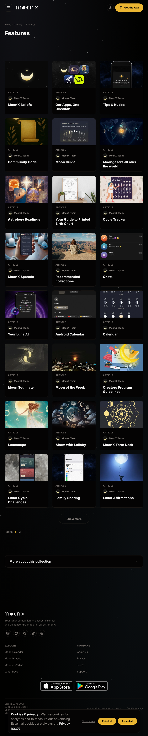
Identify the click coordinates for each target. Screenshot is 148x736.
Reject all (107, 721)
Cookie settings (135, 708)
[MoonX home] (27, 7)
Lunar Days (11, 671)
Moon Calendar (14, 651)
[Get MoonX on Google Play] (91, 686)
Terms (80, 665)
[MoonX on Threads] (42, 633)
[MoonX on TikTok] (33, 633)
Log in (118, 708)
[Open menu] (8, 8)
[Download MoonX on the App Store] (56, 686)
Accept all (127, 721)
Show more (74, 518)
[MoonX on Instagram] (8, 633)
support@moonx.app (98, 708)
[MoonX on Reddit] (16, 633)
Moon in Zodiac (14, 665)
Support (82, 671)
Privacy (81, 658)
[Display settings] (110, 7)
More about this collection (30, 561)
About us (82, 651)
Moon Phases (13, 658)
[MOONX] (14, 614)
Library (18, 24)
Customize (88, 721)
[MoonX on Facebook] (25, 633)
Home (8, 24)
